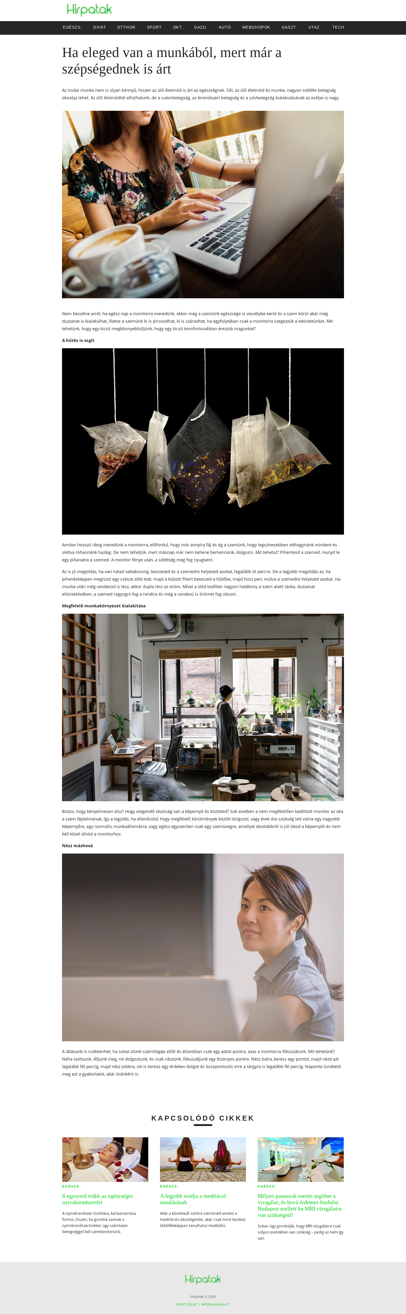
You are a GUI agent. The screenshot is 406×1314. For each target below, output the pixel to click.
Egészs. (71, 1186)
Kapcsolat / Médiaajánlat (203, 1304)
